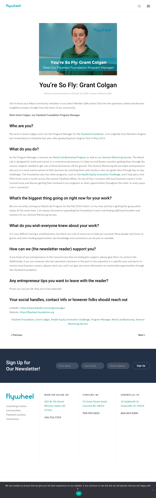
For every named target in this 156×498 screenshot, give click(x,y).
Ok (78, 493)
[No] (152, 489)
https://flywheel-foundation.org (37, 312)
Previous (17, 335)
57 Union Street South (95, 401)
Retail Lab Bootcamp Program (69, 157)
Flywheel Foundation (92, 133)
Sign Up (141, 366)
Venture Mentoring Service (116, 157)
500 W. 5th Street (54, 401)
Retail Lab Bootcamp (123, 319)
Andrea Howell (61, 93)
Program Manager (100, 319)
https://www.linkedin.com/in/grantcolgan (42, 307)
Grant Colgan (42, 319)
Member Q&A (105, 93)
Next (141, 335)
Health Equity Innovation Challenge (101, 174)
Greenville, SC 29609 (132, 405)
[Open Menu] (148, 6)
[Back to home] (13, 6)
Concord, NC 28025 (93, 405)
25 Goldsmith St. (130, 401)
